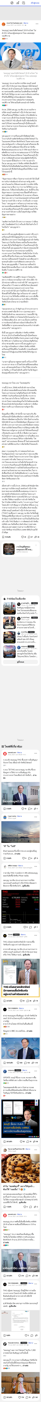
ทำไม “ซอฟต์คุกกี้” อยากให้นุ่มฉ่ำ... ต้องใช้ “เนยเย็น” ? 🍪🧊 (19, 1188)
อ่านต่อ (17, 853)
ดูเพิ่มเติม (26, 885)
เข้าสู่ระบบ (35, 3)
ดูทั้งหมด (20, 662)
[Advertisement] (20, 13)
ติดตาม (26, 23)
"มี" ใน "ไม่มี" (9, 846)
